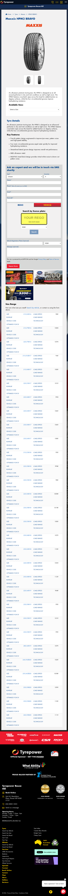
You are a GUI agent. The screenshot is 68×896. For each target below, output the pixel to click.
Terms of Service (54, 259)
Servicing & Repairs (8, 859)
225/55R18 (27, 480)
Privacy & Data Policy (12, 893)
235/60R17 (27, 425)
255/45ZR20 (27, 674)
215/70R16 (27, 328)
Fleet (4, 875)
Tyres (4, 828)
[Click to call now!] (52, 2)
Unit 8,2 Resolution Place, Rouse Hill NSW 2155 (14, 798)
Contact (5, 868)
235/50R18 (27, 508)
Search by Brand (7, 835)
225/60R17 (27, 397)
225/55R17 (27, 383)
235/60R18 (27, 535)
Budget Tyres (37, 833)
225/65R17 (27, 411)
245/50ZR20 (27, 660)
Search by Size (6, 833)
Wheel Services (7, 863)
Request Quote (13, 266)
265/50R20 (27, 715)
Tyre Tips (5, 840)
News (4, 877)
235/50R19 (27, 604)
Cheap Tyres (37, 835)
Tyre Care (5, 838)
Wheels (5, 842)
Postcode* (10, 198)
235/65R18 (27, 549)
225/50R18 (27, 466)
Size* (8, 174)
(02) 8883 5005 (11, 804)
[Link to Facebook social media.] (50, 891)
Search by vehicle (33, 308)
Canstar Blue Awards (40, 831)
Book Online (7, 870)
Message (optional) (13, 247)
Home (9, 14)
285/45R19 (27, 646)
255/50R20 (27, 687)
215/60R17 (27, 369)
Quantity (46, 174)
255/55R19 (27, 632)
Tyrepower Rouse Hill (35, 6)
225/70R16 (27, 342)
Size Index (37, 828)
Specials (5, 866)
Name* (9, 180)
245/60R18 (27, 563)
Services (5, 849)
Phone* (17, 186)
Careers (5, 873)
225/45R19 (27, 591)
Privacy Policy (42, 259)
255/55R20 (27, 701)
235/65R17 (27, 439)
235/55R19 (27, 618)
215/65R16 (27, 314)
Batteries (4, 854)
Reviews (5, 882)
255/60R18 (27, 577)
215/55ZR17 (27, 356)
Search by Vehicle (7, 831)
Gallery (5, 880)
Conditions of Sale (23, 893)
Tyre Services (6, 861)
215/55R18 (27, 452)
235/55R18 (27, 521)
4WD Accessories (7, 852)
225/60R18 (27, 494)
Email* (9, 192)
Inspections (5, 856)
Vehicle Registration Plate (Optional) (18, 241)
